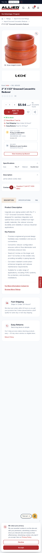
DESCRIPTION (9, 200)
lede (7, 85)
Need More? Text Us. (13, 120)
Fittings (8, 19)
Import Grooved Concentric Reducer (15, 21)
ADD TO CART (15, 112)
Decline (21, 542)
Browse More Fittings (12, 289)
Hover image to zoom (14, 65)
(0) (15, 96)
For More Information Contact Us (17, 286)
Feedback (40, 283)
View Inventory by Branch (21, 154)
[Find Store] (21, 2)
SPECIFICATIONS (24, 200)
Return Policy (9, 337)
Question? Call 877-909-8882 (25, 187)
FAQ (36, 200)
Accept (21, 548)
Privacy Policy (26, 537)
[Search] (23, 8)
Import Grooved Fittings (21, 19)
